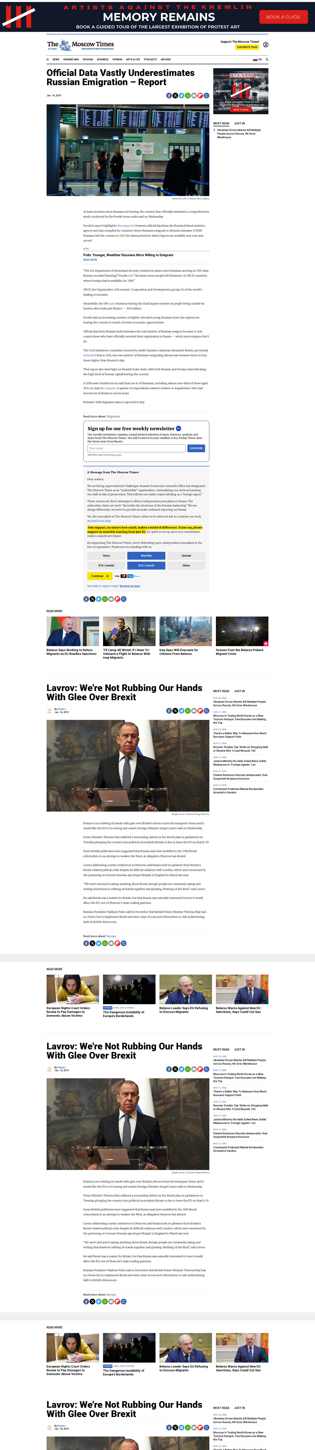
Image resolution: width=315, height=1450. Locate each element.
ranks (112, 303)
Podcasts (150, 59)
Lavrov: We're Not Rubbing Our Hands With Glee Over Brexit (124, 692)
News (56, 59)
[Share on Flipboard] (200, 95)
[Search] (267, 60)
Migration (113, 416)
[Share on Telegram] (181, 95)
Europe (111, 936)
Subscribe (196, 448)
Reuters (62, 709)
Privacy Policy (115, 455)
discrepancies (126, 225)
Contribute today (247, 47)
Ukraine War (71, 59)
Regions (88, 59)
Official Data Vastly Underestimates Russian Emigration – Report (121, 77)
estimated (89, 355)
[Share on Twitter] (175, 95)
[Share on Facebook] (169, 95)
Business (102, 59)
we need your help (99, 520)
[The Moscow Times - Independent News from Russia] (80, 44)
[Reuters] (50, 711)
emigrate (110, 388)
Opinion (117, 59)
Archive (166, 59)
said (130, 275)
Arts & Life (133, 59)
